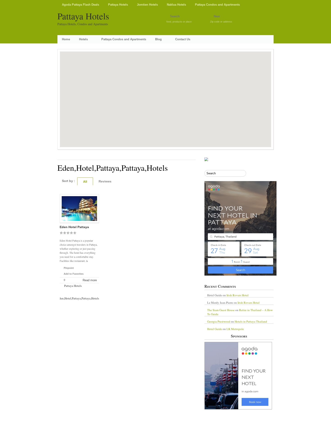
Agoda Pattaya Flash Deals (80, 4)
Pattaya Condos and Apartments (217, 4)
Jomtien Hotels (147, 4)
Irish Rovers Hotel (238, 295)
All (85, 181)
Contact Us (182, 39)
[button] (165, 95)
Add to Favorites (74, 273)
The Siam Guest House (221, 310)
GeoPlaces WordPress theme (165, 434)
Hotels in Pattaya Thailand (251, 321)
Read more (90, 280)
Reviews (105, 181)
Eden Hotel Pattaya (74, 227)
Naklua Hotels (176, 4)
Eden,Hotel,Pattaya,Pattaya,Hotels (78, 298)
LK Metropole (235, 329)
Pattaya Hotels (118, 4)
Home (66, 39)
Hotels (83, 39)
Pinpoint (69, 268)
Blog (158, 39)
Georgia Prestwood (218, 321)
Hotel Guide (214, 329)
